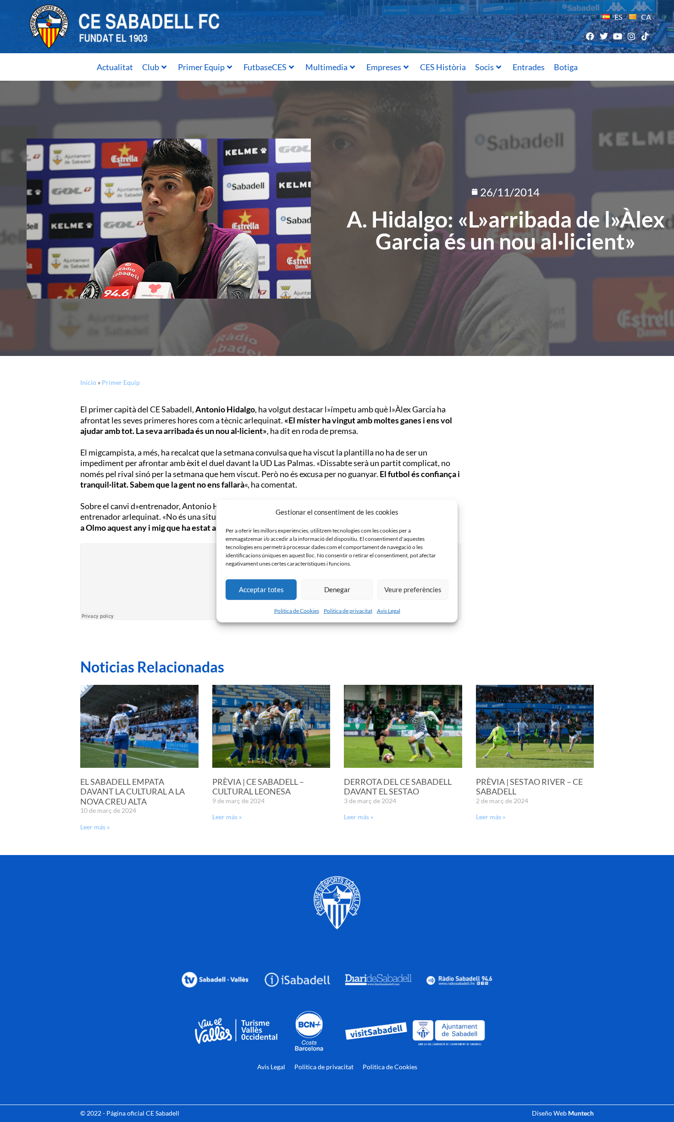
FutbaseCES (265, 67)
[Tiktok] (645, 36)
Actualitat (115, 67)
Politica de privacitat (348, 610)
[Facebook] (590, 36)
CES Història (443, 67)
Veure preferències (413, 589)
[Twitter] (603, 36)
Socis (484, 67)
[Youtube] (617, 36)
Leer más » (95, 827)
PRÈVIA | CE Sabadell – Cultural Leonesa (258, 787)
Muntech (581, 1113)
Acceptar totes (261, 589)
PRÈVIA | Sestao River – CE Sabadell (529, 787)
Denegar (337, 589)
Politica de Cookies (296, 610)
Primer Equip (201, 67)
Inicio (88, 382)
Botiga (566, 67)
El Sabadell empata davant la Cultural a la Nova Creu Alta (132, 791)
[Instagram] (631, 36)
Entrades (529, 67)
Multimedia (326, 67)
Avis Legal (388, 610)
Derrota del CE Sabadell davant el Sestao (398, 787)
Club (150, 67)
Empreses (383, 67)
